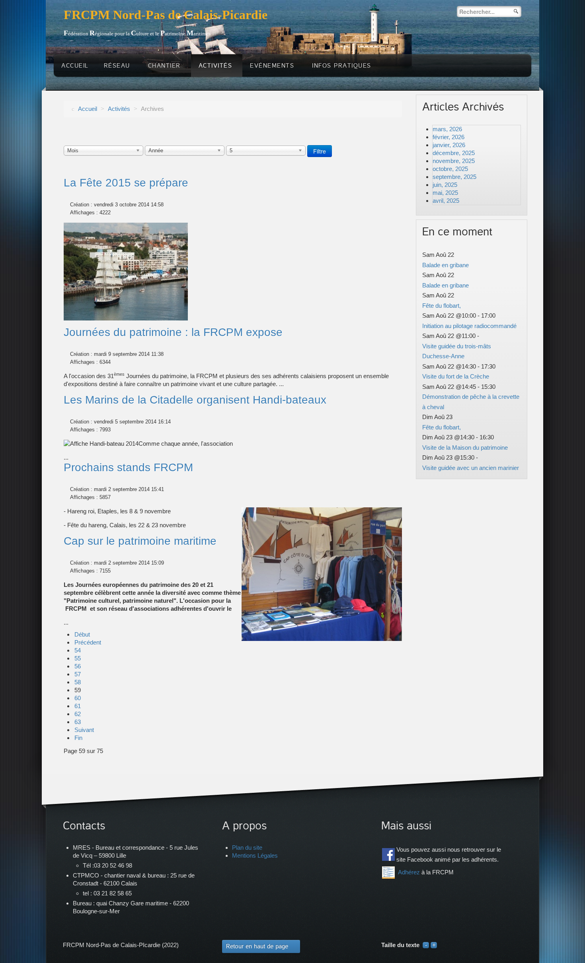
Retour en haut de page (257, 946)
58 (77, 682)
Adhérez (409, 872)
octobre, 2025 (450, 168)
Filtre (319, 151)
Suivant (84, 729)
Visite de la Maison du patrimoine (465, 447)
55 (77, 658)
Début (82, 634)
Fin (78, 737)
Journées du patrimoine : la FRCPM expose (173, 332)
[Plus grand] (434, 945)
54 (77, 650)
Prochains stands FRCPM (128, 467)
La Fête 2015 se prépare (126, 183)
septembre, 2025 (454, 176)
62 (77, 714)
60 (77, 698)
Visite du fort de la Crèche (455, 376)
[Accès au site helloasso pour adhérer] (388, 872)
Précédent (87, 642)
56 (77, 666)
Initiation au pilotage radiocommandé (469, 325)
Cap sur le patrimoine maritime (140, 541)
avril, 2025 (446, 200)
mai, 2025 (445, 192)
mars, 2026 (447, 129)
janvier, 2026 (449, 145)
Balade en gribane (445, 265)
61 (77, 706)
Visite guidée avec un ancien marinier (470, 467)
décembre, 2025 (454, 152)
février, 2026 (448, 137)
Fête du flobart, (441, 305)
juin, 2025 (445, 184)
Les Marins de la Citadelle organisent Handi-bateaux (195, 400)
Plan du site (247, 847)
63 (77, 721)
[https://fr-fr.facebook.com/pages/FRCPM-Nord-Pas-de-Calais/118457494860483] (388, 854)
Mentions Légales (255, 855)
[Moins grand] (426, 945)
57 (77, 674)
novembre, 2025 (454, 160)
